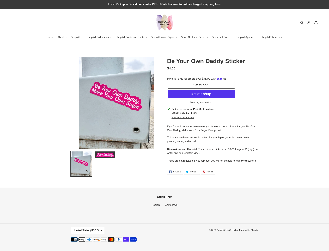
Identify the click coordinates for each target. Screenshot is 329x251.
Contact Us (171, 204)
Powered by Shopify (248, 230)
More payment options (201, 102)
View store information (183, 117)
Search (156, 204)
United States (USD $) (86, 230)
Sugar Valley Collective (228, 230)
